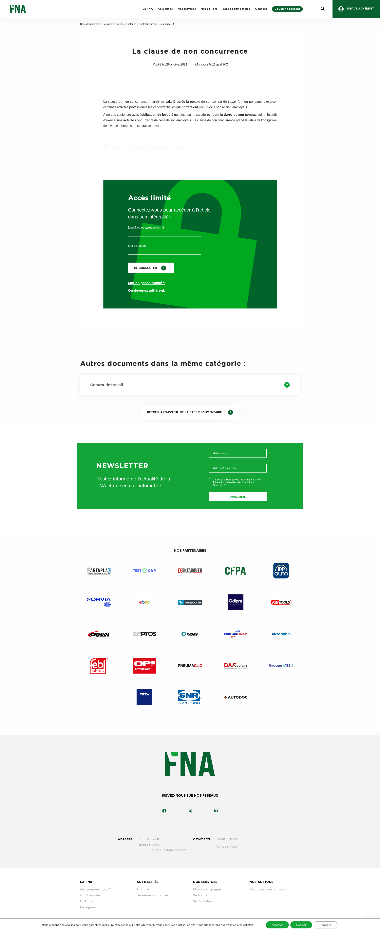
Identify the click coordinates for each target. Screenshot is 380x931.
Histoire (86, 901)
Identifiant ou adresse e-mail (146, 227)
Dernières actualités (152, 895)
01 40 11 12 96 (227, 839)
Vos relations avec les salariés (120, 24)
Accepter (277, 924)
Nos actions (209, 9)
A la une (143, 889)
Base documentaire (236, 9)
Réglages (326, 924)
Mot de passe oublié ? (146, 283)
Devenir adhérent (287, 9)
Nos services (187, 9)
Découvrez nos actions (267, 889)
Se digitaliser (203, 901)
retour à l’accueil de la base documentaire (184, 412)
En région (87, 907)
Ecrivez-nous (227, 846)
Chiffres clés (90, 895)
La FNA (148, 9)
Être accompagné (207, 889)
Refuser (301, 924)
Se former (201, 895)
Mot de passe (137, 245)
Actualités (165, 9)
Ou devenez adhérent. (146, 290)
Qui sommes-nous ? (95, 889)
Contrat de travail (148, 24)
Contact (261, 9)
